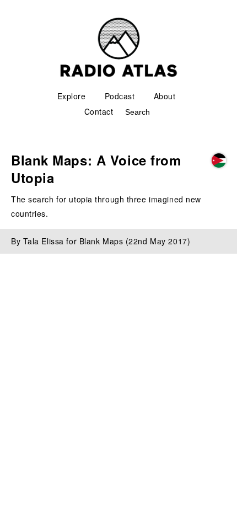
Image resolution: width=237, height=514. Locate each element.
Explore (71, 95)
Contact (99, 111)
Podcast (120, 95)
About (165, 95)
